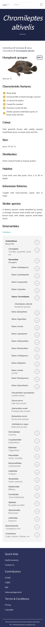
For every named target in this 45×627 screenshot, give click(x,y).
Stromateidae (14, 433)
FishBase (6, 232)
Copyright (9, 610)
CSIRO (7, 582)
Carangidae (19, 252)
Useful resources (12, 560)
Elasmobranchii (13, 527)
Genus (20, 267)
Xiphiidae (16, 503)
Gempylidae (15, 480)
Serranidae (20, 48)
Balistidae (13, 449)
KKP (6, 587)
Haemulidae (15, 456)
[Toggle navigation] (40, 4)
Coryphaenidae (14, 441)
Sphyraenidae (14, 511)
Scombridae (16, 495)
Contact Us (9, 565)
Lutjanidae (12, 472)
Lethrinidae (13, 519)
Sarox (33, 624)
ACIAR (7, 578)
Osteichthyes (8, 48)
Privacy (8, 605)
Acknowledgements (13, 592)
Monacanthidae (15, 464)
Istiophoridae (13, 488)
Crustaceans (18, 535)
